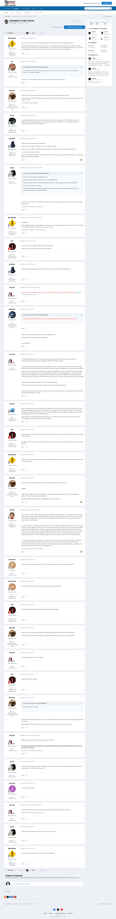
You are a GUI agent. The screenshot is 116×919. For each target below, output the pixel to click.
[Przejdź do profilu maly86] (89, 33)
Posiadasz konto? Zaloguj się (92, 3)
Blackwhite (12, 38)
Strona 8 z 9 (43, 33)
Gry (28, 22)
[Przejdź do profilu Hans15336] (12, 586)
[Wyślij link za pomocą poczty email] (13, 897)
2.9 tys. (13, 104)
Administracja (27, 12)
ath (12, 61)
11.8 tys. (13, 152)
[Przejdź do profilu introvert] (12, 788)
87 (13, 417)
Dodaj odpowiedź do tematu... (22, 884)
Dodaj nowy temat (56, 27)
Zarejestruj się (106, 3)
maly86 (94, 31)
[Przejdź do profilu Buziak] (12, 515)
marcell (12, 287)
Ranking (34, 8)
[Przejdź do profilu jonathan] (12, 144)
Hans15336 (12, 581)
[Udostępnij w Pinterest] (15, 897)
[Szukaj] (110, 8)
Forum (6, 12)
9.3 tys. (13, 181)
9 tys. (12, 75)
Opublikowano (28, 38)
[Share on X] (8, 897)
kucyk (12, 168)
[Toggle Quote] (23, 67)
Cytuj (26, 53)
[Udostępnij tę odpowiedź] (83, 38)
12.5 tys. (13, 254)
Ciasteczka (70, 913)
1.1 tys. (12, 523)
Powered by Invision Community (58, 916)
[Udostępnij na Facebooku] (10, 897)
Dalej (33, 33)
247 (13, 301)
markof (12, 404)
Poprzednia (10, 33)
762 (13, 595)
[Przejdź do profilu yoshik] (6, 22)
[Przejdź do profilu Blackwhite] (12, 43)
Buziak (12, 510)
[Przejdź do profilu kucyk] (12, 173)
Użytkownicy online (38, 12)
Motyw (51, 913)
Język (45, 913)
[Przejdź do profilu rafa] (12, 246)
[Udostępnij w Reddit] (5, 897)
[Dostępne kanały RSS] (110, 904)
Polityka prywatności (60, 913)
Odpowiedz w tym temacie (74, 27)
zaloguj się (56, 877)
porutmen (12, 559)
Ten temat (104, 8)
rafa (11, 241)
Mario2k (12, 90)
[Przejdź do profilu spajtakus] (12, 314)
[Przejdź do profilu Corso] (12, 120)
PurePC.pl (8, 8)
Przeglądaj (16, 8)
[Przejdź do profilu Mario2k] (12, 96)
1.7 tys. (13, 52)
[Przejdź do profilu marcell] (12, 293)
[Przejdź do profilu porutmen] (12, 565)
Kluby (12, 12)
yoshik (14, 22)
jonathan (12, 138)
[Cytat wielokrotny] (22, 53)
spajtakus (12, 309)
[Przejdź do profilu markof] (12, 409)
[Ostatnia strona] (37, 33)
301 (13, 797)
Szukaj (40, 8)
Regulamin (18, 12)
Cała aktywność (26, 8)
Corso (12, 115)
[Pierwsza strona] (5, 33)
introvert (12, 783)
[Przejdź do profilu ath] (12, 67)
